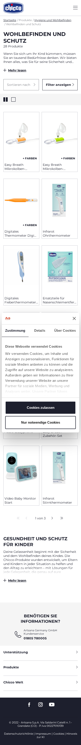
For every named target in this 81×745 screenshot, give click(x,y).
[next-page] (51, 518)
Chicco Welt (13, 682)
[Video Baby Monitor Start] (21, 469)
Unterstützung (15, 652)
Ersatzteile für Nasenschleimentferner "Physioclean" (59, 300)
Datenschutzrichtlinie (18, 733)
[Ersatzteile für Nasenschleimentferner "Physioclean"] (59, 269)
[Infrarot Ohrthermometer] (59, 202)
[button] (21, 84)
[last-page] (60, 518)
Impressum (43, 733)
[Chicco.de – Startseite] (13, 7)
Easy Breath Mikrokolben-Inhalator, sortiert (18, 167)
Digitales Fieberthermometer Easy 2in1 (20, 300)
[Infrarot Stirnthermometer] (59, 469)
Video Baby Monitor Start (20, 500)
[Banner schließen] (74, 318)
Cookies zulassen (40, 407)
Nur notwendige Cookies (40, 422)
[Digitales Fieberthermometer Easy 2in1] (21, 269)
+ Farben (30, 158)
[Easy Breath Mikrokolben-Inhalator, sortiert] (21, 136)
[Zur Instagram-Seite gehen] (40, 704)
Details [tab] (39, 330)
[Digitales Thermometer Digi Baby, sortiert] (21, 202)
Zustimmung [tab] (15, 330)
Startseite (9, 20)
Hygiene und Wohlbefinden (52, 20)
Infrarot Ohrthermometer (56, 233)
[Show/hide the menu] (75, 8)
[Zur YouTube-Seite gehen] (51, 704)
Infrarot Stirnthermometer (57, 500)
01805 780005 (35, 638)
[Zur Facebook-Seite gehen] (29, 704)
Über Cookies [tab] (65, 330)
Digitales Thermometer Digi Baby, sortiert (19, 233)
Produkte (11, 667)
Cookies (58, 733)
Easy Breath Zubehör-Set (52, 434)
